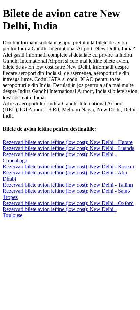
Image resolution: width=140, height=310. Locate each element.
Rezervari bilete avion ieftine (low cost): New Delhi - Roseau (68, 166)
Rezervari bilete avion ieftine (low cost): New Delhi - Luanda (68, 148)
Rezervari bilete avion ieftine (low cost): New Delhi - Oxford (68, 203)
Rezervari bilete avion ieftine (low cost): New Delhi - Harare (68, 142)
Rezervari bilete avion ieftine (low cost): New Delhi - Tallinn (68, 185)
